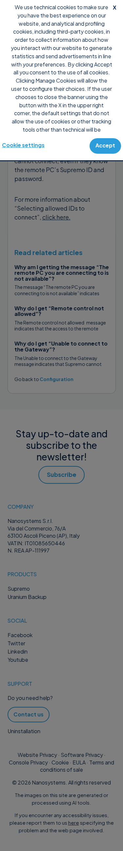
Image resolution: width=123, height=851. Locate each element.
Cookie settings (23, 145)
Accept (105, 145)
